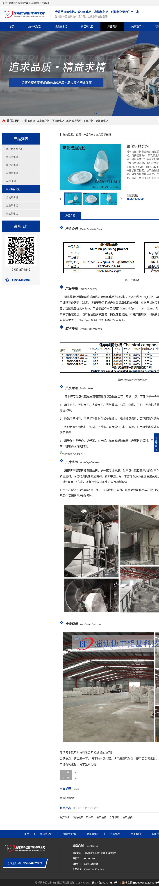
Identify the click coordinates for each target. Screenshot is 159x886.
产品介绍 (70, 215)
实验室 (89, 817)
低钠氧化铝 (58, 120)
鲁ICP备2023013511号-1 (106, 882)
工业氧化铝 (43, 120)
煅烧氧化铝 (61, 26)
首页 (11, 26)
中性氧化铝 (29, 120)
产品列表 (112, 26)
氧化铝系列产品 (14, 148)
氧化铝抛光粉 (73, 120)
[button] (94, 113)
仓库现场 (114, 817)
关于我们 (136, 26)
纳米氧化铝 (34, 26)
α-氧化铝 (88, 120)
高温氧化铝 (87, 26)
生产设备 (65, 817)
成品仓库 (78, 817)
